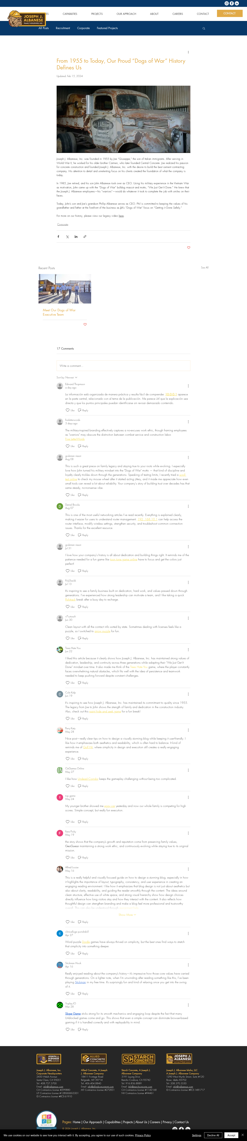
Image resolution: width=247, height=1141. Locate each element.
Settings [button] (196, 1135)
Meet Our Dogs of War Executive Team (59, 312)
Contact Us (181, 1122)
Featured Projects (107, 28)
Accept (231, 1135)
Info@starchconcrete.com (140, 1086)
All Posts (44, 28)
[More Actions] (188, 386)
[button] (204, 28)
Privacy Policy (143, 1135)
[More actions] (188, 52)
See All (204, 267)
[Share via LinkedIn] (76, 236)
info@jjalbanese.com (53, 1086)
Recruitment (63, 28)
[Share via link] (85, 236)
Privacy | (168, 1122)
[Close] (242, 1135)
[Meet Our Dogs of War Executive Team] (65, 289)
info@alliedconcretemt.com (101, 1086)
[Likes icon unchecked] (67, 410)
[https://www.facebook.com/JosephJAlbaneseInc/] (232, 3)
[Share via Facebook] (58, 236)
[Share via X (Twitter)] (67, 236)
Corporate (83, 28)
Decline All (213, 1135)
